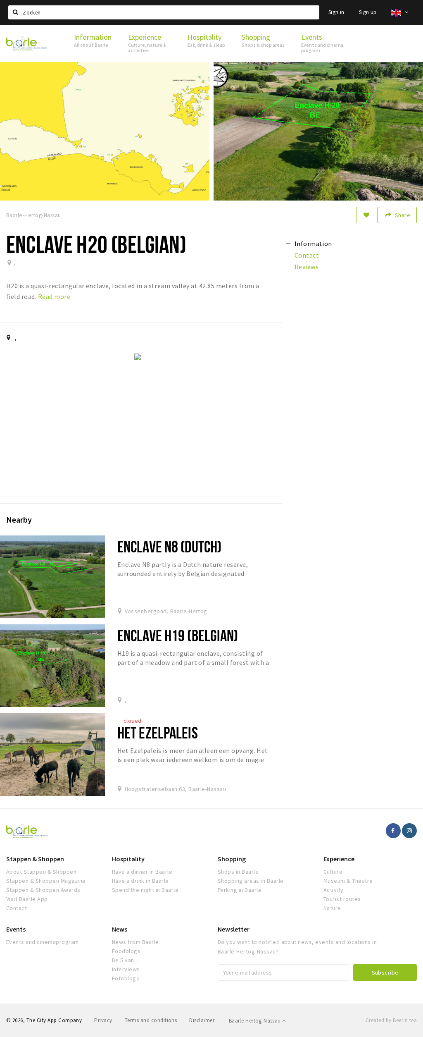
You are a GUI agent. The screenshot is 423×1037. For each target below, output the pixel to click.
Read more (54, 296)
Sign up (368, 12)
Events (16, 929)
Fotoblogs (125, 978)
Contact (16, 908)
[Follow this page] (367, 215)
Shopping (232, 859)
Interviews (126, 969)
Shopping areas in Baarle (251, 880)
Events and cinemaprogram (42, 942)
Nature (332, 908)
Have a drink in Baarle (140, 880)
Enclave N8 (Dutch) (169, 546)
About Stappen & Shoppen (41, 871)
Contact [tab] (307, 255)
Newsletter (234, 929)
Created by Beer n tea (391, 1020)
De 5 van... (125, 960)
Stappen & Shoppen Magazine (46, 880)
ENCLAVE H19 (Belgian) (177, 635)
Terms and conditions (151, 1020)
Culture (332, 871)
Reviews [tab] (306, 267)
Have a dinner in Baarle (142, 871)
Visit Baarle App (27, 899)
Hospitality (128, 859)
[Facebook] (393, 830)
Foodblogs (126, 951)
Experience (338, 859)
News (119, 929)
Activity (333, 890)
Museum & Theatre (348, 880)
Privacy (103, 1020)
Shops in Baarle (238, 871)
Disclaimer (201, 1020)
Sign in (336, 12)
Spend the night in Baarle (145, 890)
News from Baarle (135, 942)
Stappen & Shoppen (35, 859)
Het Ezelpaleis (157, 732)
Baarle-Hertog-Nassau (255, 1020)
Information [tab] (313, 243)
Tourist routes (342, 899)
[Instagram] (409, 830)
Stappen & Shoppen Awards (43, 890)
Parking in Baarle (239, 890)
